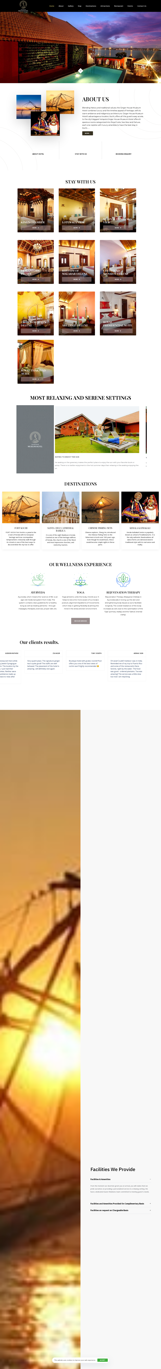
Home (51, 6)
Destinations (91, 6)
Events (130, 6)
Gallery (70, 6)
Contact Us (141, 6)
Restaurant (118, 6)
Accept (102, 1360)
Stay (79, 6)
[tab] (120, 1179)
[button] (120, 1179)
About (61, 6)
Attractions (105, 6)
